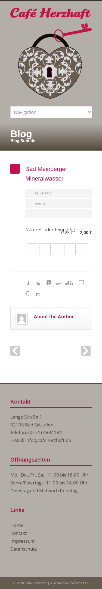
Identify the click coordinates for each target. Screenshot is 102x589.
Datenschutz (23, 549)
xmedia (40, 203)
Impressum (22, 541)
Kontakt (18, 533)
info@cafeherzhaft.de (48, 440)
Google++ (23, 290)
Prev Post (15, 351)
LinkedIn (45, 279)
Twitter (34, 279)
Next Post (86, 351)
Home (17, 525)
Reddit (56, 279)
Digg (67, 279)
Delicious (78, 279)
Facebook (23, 279)
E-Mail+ (34, 290)
